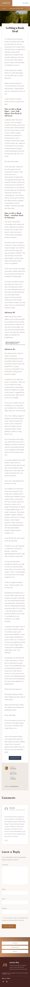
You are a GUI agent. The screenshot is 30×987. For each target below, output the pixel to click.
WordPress (4, 974)
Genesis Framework (23, 973)
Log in (9, 974)
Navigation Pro (14, 973)
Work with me (15, 758)
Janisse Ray (6, 3)
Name (4, 889)
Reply (6, 840)
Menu (26, 3)
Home (4, 8)
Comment (5, 865)
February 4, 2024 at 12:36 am (17, 810)
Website (4, 908)
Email (4, 899)
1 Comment (13, 779)
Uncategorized (14, 786)
